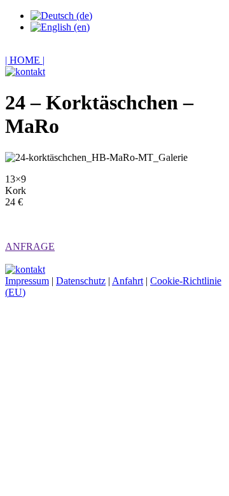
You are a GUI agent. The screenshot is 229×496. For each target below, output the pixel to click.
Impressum (27, 280)
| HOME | (25, 60)
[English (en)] (60, 27)
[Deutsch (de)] (61, 15)
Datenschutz (81, 280)
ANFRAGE (30, 246)
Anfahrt (127, 280)
